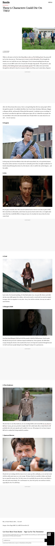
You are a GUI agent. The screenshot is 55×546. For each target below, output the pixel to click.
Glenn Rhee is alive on (32, 57)
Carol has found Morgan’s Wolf (10, 338)
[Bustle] (6, 2)
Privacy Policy (29, 542)
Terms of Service (22, 542)
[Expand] (48, 533)
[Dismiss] (53, 533)
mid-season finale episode (21, 66)
